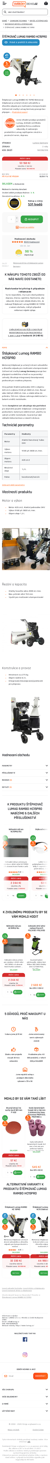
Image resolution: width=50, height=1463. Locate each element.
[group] (13, 960)
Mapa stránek (13, 1430)
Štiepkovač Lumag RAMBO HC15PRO (16, 1297)
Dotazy (7, 787)
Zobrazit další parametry (13, 485)
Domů (4, 21)
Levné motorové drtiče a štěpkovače (17, 1291)
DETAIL (16, 1273)
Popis (4, 347)
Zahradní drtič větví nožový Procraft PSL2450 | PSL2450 (36, 928)
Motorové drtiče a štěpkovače (18, 24)
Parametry (7, 766)
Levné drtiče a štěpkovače (33, 1288)
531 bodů (35, 204)
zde (29, 1442)
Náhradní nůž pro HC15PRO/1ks (16, 830)
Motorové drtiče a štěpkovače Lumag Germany (28, 265)
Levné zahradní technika (12, 1288)
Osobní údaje (38, 1430)
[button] (17, 992)
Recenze (7, 780)
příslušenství (8, 773)
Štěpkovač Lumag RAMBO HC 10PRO (16, 1208)
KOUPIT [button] (19, 992)
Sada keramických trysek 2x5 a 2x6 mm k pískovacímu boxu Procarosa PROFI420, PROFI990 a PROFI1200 (36, 1111)
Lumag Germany (40, 143)
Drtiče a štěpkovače (39, 21)
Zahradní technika (18, 21)
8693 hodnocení (31, 242)
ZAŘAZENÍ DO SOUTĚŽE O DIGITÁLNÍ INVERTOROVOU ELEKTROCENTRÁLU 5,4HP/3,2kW (25, 332)
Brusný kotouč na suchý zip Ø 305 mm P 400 (13, 1110)
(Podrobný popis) (20, 112)
